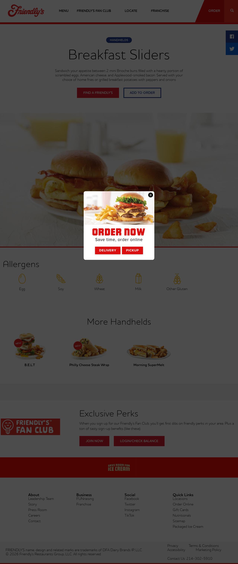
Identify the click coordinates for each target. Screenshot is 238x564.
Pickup (132, 250)
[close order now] (150, 195)
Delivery (107, 250)
